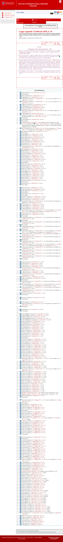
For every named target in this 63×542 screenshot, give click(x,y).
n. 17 (30, 235)
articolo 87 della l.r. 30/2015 (24, 53)
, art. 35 (44, 509)
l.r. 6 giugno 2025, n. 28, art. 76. (35, 518)
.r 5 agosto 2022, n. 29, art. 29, (38, 496)
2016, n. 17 (29, 248)
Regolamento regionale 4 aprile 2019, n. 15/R (31, 471)
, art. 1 (43, 95)
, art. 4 (43, 408)
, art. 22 (55, 232)
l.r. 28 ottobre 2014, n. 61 (35, 302)
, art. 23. (43, 483)
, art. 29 (43, 463)
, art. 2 (41, 405)
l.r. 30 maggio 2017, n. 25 (37, 395)
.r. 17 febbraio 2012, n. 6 (35, 135)
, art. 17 (44, 431)
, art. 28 (43, 457)
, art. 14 (42, 422)
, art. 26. (40, 489)
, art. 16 (41, 426)
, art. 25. (42, 486)
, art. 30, (40, 499)
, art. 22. (41, 469)
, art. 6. (43, 512)
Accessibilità (54, 538)
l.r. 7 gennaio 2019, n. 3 (34, 468)
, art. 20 (44, 437)
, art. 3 (43, 407)
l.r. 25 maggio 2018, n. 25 (49, 129)
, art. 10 (43, 416)
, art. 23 (44, 446)
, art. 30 (28, 401)
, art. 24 (44, 452)
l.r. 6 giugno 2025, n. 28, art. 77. (38, 521)
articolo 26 (54, 59)
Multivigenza (34, 22)
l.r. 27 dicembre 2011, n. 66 (38, 128)
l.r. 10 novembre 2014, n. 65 (36, 92)
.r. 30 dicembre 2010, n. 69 (35, 106)
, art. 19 (31, 359)
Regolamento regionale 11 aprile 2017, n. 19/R (31, 394)
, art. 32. (44, 505)
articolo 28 (35, 67)
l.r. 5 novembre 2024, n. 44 (36, 512)
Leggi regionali (7, 13)
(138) (20, 36)
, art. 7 (31, 112)
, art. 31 (55, 129)
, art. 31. (44, 503)
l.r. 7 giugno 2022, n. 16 (35, 472)
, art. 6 (44, 411)
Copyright (51, 537)
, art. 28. (40, 493)
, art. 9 (55, 211)
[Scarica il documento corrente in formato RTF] (55, 14)
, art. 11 (44, 420)
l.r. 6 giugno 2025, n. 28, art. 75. (38, 517)
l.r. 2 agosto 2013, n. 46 (37, 297)
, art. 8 (41, 414)
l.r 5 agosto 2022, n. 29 (33, 474)
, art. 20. (40, 474)
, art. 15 (41, 423)
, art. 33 (44, 506)
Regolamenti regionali (9, 15)
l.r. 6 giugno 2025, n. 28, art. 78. (35, 523)
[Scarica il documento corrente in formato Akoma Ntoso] (61, 14)
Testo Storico (21, 22)
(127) (50, 49)
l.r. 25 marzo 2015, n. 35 (40, 313)
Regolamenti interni (8, 17)
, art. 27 (31, 370)
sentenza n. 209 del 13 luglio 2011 (42, 123)
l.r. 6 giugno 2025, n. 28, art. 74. (38, 515)
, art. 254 (43, 92)
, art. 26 (43, 454)
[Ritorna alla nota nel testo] (20, 92)
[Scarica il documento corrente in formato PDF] (58, 14)
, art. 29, (42, 495)
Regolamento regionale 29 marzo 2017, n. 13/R (31, 392)
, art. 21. (41, 468)
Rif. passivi (49, 19)
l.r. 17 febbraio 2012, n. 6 (38, 116)
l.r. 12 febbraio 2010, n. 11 (37, 95)
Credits (57, 537)
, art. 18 (43, 432)
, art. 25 (55, 245)
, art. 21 (44, 440)
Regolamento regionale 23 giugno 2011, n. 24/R (31, 122)
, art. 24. (43, 484)
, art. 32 (44, 466)
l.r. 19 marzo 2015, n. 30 (37, 303)
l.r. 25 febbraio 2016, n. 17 (33, 202)
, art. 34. (28, 460)
